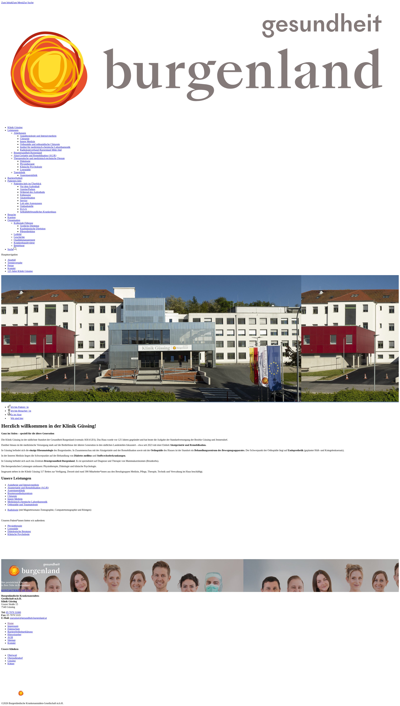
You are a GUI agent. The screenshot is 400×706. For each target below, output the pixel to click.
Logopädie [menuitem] (25, 169)
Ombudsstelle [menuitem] (26, 206)
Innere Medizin (15, 499)
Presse (11, 265)
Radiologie (13, 510)
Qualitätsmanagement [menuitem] (24, 240)
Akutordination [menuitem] (27, 197)
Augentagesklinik (16, 490)
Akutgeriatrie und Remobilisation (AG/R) (28, 487)
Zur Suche (28, 2)
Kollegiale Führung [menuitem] (23, 223)
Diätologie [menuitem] (25, 161)
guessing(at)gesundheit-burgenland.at (28, 618)
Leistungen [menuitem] (13, 130)
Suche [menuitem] (11, 249)
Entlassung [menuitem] (25, 195)
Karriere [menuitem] (12, 217)
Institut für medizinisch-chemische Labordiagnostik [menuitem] (45, 147)
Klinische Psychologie (19, 534)
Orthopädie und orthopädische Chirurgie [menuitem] (40, 144)
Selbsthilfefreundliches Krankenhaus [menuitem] (38, 211)
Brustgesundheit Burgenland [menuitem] (28, 152)
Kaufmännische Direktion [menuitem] (32, 228)
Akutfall (12, 260)
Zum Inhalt (6, 2)
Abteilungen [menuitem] (20, 133)
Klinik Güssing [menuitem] (15, 127)
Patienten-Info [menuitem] (14, 181)
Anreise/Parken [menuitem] (27, 189)
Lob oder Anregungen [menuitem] (31, 203)
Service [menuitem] (23, 200)
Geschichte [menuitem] (19, 237)
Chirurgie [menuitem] (24, 138)
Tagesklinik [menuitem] (19, 172)
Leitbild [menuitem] (17, 234)
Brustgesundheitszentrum (20, 493)
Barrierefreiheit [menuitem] (15, 178)
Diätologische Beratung (19, 531)
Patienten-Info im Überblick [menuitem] (27, 183)
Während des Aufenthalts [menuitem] (32, 192)
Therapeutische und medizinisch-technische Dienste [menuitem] (39, 158)
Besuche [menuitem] (12, 214)
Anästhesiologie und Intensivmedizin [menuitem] (38, 136)
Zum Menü (17, 2)
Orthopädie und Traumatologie (23, 504)
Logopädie (13, 528)
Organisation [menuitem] (14, 220)
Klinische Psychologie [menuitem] (31, 166)
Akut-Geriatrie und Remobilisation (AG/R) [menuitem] (35, 155)
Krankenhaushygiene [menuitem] (24, 242)
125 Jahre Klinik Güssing (20, 271)
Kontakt (11, 268)
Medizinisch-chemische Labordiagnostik (27, 501)
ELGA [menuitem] (23, 209)
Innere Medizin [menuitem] (27, 141)
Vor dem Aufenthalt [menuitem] (29, 186)
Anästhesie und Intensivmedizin (23, 485)
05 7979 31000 (13, 612)
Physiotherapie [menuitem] (27, 164)
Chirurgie (12, 496)
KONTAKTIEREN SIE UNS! (16, 590)
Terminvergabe (15, 262)
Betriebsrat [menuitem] (19, 245)
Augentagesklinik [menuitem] (28, 175)
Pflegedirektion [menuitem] (27, 231)
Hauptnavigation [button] (9, 254)
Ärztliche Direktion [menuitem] (29, 226)
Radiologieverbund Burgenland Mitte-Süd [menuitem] (41, 150)
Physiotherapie (15, 525)
